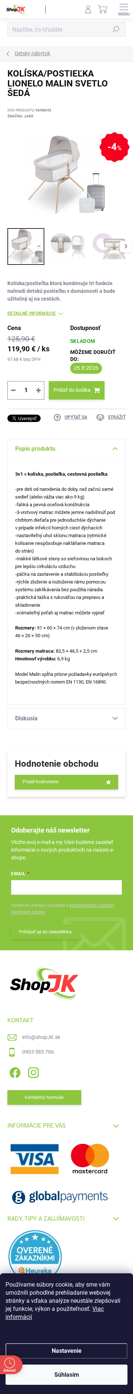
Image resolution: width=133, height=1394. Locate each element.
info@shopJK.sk (41, 1037)
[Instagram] (32, 1071)
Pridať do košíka (72, 390)
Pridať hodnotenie (40, 781)
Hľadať (116, 29)
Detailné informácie (31, 313)
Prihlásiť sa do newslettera (45, 931)
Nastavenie (67, 1350)
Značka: (20, 116)
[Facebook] (13, 1071)
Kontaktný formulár (44, 1097)
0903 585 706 (38, 1052)
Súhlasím (66, 1374)
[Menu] (124, 9)
